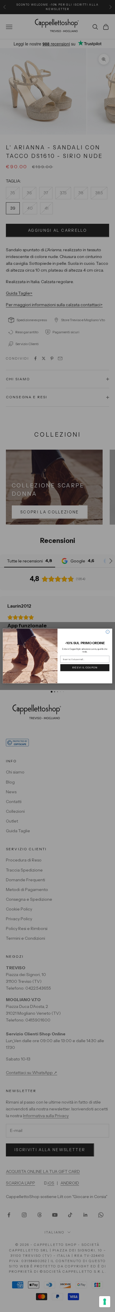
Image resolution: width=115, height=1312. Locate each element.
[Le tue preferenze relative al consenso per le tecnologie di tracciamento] (104, 1301)
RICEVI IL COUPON (84, 667)
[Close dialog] (107, 632)
